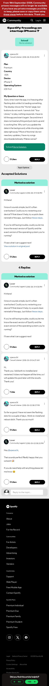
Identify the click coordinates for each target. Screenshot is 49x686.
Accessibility (10, 669)
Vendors (10, 563)
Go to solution (25, 43)
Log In (38, 20)
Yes (29, 681)
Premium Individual (15, 605)
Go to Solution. (20, 146)
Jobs (8, 524)
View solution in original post (17, 246)
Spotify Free (12, 627)
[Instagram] (9, 637)
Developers (11, 547)
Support (10, 576)
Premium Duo (12, 610)
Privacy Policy (10, 660)
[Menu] (44, 20)
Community (14, 20)
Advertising (11, 553)
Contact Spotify (13, 592)
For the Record (13, 529)
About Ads (23, 664)
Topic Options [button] (24, 167)
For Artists (11, 542)
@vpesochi (13, 450)
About (9, 518)
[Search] (32, 20)
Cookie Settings (12, 664)
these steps (10, 14)
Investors (10, 558)
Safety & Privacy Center (19, 656)
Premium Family (13, 616)
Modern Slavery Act (12, 673)
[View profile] (6, 55)
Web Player (11, 581)
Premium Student (14, 621)
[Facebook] (26, 637)
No (19, 681)
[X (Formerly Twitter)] (18, 637)
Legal (8, 656)
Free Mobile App (14, 587)
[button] (44, 55)
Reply (37, 159)
